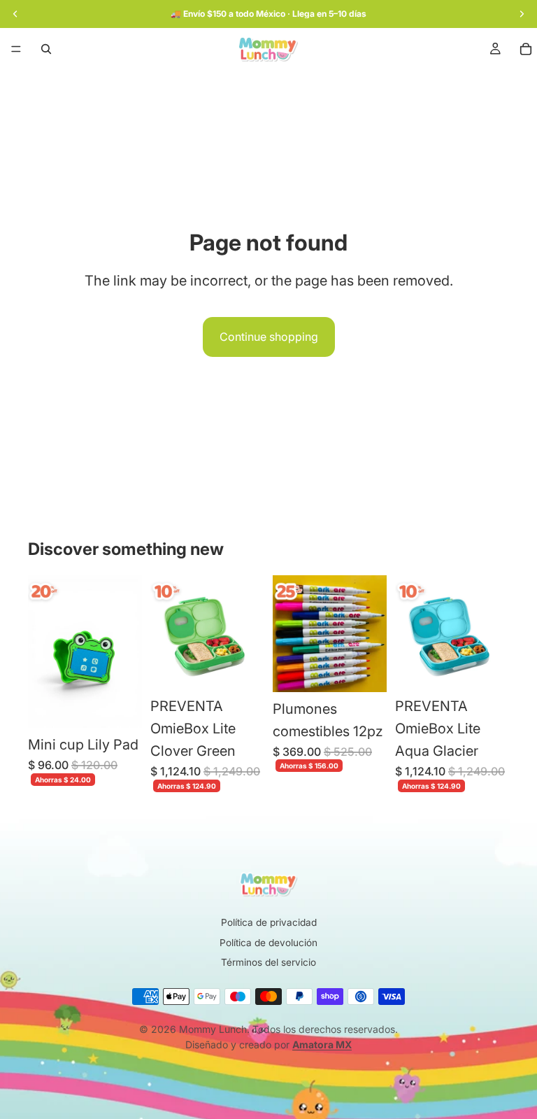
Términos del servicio (268, 962)
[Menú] (16, 49)
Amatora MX (322, 1044)
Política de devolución (268, 942)
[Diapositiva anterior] (165, 632)
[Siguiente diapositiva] (249, 632)
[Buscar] (46, 49)
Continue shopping (269, 337)
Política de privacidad (269, 922)
